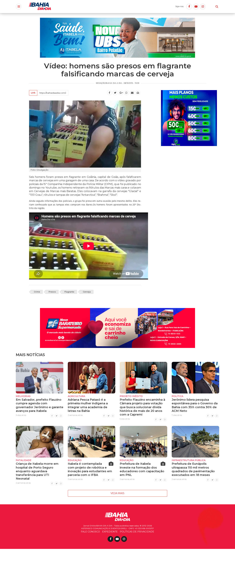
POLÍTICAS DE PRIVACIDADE (137, 531)
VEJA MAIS (117, 493)
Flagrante (69, 292)
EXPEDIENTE (110, 531)
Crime (37, 292)
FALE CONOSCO (90, 531)
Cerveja (87, 292)
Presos (52, 292)
